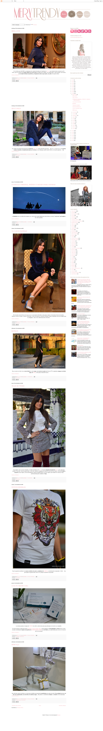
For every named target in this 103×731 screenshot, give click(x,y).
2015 (73, 133)
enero (74, 128)
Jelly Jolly (35, 148)
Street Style (18, 79)
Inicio (40, 705)
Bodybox (73, 265)
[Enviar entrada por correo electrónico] (36, 154)
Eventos (73, 218)
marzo (74, 125)
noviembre (75, 112)
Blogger (58, 715)
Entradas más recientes (16, 705)
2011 (73, 140)
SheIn (34, 372)
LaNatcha (46, 571)
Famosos (73, 259)
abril (74, 123)
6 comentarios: (30, 477)
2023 (73, 85)
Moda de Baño (74, 233)
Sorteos (72, 225)
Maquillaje (17, 636)
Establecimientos (74, 222)
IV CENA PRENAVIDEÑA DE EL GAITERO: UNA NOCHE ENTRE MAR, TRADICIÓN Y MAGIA (83, 322)
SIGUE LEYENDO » (15, 75)
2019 (73, 91)
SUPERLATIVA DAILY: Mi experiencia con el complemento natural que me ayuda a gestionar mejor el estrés (84, 306)
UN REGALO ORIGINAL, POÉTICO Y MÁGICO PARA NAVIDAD (33, 185)
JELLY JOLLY (16, 108)
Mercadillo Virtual (74, 239)
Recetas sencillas (74, 238)
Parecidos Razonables (75, 248)
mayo (74, 122)
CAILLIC (78, 289)
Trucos (72, 269)
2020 (73, 89)
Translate (35, 24)
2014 (73, 135)
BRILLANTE (16, 31)
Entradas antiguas (62, 705)
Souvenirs (73, 271)
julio (73, 118)
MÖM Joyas (15, 645)
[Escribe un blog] (14, 81)
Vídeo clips (73, 252)
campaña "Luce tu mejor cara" (34, 628)
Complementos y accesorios (76, 221)
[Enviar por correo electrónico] (12, 81)
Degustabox (73, 216)
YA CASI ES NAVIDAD (19, 231)
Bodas (72, 229)
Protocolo (73, 263)
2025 (73, 81)
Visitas (72, 246)
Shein (48, 71)
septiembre (75, 115)
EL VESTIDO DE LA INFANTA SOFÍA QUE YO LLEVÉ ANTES (84, 353)
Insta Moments (74, 273)
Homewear (73, 253)
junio (74, 120)
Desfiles (73, 212)
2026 (73, 80)
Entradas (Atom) (20, 707)
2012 (73, 138)
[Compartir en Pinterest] (18, 81)
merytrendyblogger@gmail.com (76, 37)
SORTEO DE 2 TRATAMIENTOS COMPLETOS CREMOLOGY (83, 339)
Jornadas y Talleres (75, 219)
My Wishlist (73, 231)
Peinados (73, 255)
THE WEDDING (80, 345)
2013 (73, 137)
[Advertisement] (39, 94)
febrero (74, 126)
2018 (73, 93)
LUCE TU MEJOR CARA (20, 586)
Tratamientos (21, 636)
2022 (73, 86)
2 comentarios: (30, 376)
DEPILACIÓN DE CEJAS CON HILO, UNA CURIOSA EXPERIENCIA (84, 330)
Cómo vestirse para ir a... (76, 268)
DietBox (72, 258)
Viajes (72, 236)
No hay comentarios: (31, 154)
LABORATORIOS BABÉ (37, 629)
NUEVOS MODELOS (19, 487)
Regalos (73, 235)
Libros (72, 261)
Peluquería (73, 245)
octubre (74, 113)
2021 (73, 88)
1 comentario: (29, 221)
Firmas (72, 215)
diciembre (75, 94)
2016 (73, 132)
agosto (74, 117)
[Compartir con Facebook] (16, 81)
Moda (72, 262)
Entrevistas (73, 251)
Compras (73, 241)
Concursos (73, 242)
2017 (73, 130)
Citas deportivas (74, 232)
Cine (72, 256)
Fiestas (72, 226)
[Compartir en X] (15, 81)
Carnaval (73, 266)
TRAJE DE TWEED (18, 386)
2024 (73, 83)
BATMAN (15, 331)
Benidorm (73, 249)
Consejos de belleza (75, 272)
